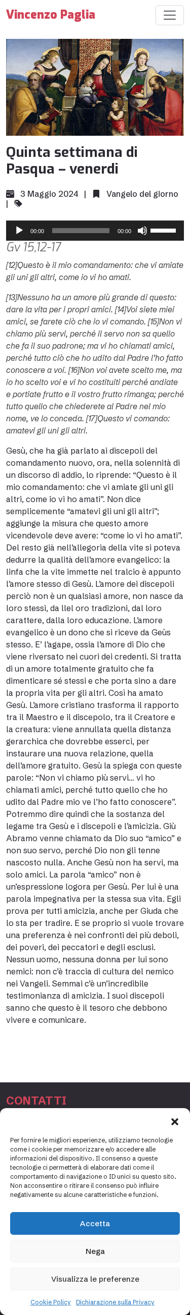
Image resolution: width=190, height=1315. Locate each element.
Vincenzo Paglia (50, 15)
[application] (95, 231)
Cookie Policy (50, 1302)
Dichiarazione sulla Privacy (115, 1302)
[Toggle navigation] (170, 15)
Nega (95, 1251)
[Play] (19, 231)
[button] (175, 1121)
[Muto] (142, 231)
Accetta (95, 1223)
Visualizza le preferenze (95, 1279)
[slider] (164, 230)
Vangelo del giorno (142, 194)
